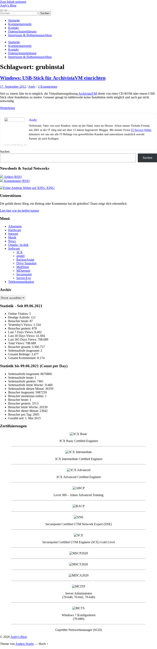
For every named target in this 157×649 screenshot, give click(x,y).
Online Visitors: (18, 313)
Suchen (5, 151)
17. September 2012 (13, 86)
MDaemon (23, 270)
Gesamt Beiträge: (19, 354)
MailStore (22, 267)
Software (14, 248)
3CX (19, 252)
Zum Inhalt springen (13, 1)
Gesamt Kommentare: (22, 358)
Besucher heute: (19, 321)
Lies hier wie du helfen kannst (19, 210)
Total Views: (16, 343)
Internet (13, 233)
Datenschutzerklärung (22, 31)
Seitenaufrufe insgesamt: (24, 350)
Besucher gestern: (20, 328)
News (12, 241)
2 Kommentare (47, 86)
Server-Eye (23, 278)
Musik (12, 237)
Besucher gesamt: (20, 347)
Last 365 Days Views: (23, 339)
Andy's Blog (8, 5)
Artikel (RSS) (12, 176)
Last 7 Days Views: (21, 332)
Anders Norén (24, 644)
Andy (32, 86)
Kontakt (13, 28)
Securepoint (24, 274)
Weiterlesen (7, 108)
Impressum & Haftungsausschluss (30, 35)
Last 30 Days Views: (22, 336)
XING (50, 188)
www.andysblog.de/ (15, 144)
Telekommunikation (21, 281)
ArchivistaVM (87, 93)
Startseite (14, 20)
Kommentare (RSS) (16, 181)
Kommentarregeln (19, 24)
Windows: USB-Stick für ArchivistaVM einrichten (52, 78)
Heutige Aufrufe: (19, 317)
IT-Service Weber (141, 130)
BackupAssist (25, 259)
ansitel (20, 256)
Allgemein (15, 226)
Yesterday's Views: (20, 324)
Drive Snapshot (26, 263)
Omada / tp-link (18, 245)
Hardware (14, 230)
